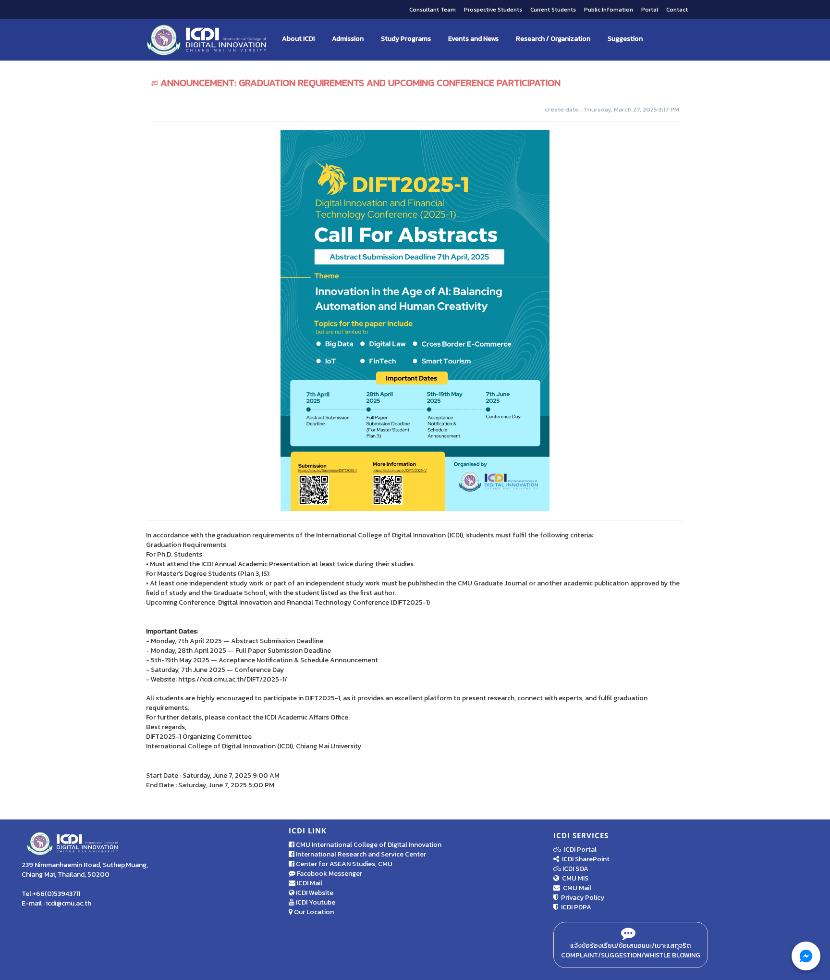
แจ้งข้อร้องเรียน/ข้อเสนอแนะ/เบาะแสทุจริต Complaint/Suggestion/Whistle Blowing (630, 950)
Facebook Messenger (328, 873)
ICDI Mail (308, 883)
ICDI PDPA (574, 907)
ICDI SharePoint (584, 859)
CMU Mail (575, 888)
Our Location (313, 912)
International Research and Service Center (360, 854)
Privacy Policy (581, 898)
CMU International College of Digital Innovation (367, 845)
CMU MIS (573, 878)
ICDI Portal (579, 849)
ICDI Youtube (314, 902)
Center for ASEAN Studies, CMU (343, 864)
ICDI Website (313, 893)
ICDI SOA (575, 869)
